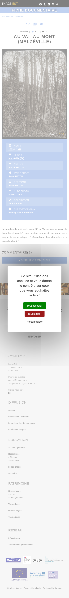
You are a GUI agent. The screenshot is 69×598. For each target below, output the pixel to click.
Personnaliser (35, 321)
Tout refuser (34, 314)
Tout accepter (34, 305)
